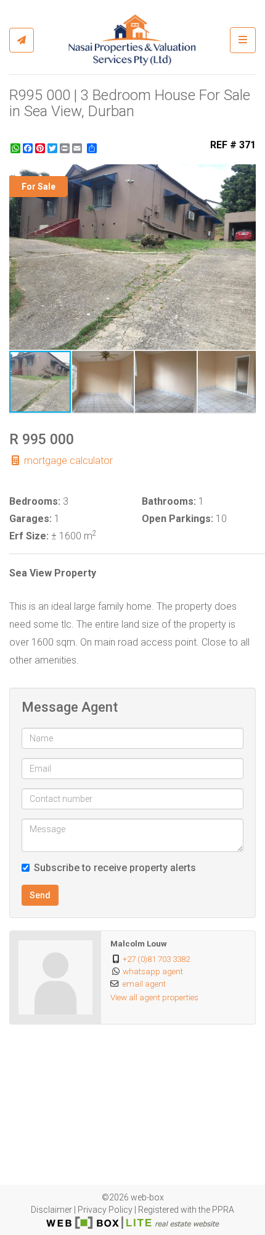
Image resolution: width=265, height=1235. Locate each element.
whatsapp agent (153, 971)
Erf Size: (29, 536)
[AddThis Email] (78, 148)
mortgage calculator (67, 460)
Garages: (30, 519)
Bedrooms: (34, 501)
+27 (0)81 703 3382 (156, 959)
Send (40, 895)
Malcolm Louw (138, 943)
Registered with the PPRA (186, 1210)
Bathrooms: (169, 501)
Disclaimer (51, 1210)
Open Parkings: (177, 519)
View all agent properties (154, 997)
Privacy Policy (105, 1210)
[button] (245, 175)
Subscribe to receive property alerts (115, 868)
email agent (144, 983)
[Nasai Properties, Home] (131, 40)
